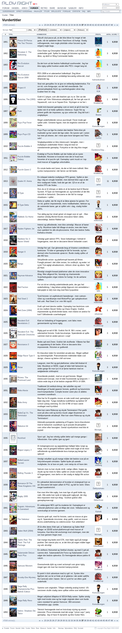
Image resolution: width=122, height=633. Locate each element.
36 (80, 25)
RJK (98, 91)
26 (53, 25)
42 (96, 25)
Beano (98, 115)
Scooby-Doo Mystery (27, 577)
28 (58, 25)
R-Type (21, 193)
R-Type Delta (23, 205)
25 (50, 25)
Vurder (34, 8)
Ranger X (22, 252)
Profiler (38, 11)
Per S (98, 267)
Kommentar (41, 34)
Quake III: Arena (25, 181)
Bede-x (98, 45)
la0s (98, 57)
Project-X (22, 88)
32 (69, 25)
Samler (72, 8)
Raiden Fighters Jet (26, 229)
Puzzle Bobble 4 (25, 146)
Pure (20, 111)
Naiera (98, 232)
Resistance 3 (23, 344)
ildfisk (98, 197)
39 (88, 25)
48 (112, 25)
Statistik (76, 11)
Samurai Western (25, 566)
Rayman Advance (25, 275)
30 (64, 25)
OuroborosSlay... (98, 150)
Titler (46, 11)
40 (90, 25)
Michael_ (98, 430)
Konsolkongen (98, 126)
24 (48, 25)
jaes (98, 359)
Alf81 (98, 255)
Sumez (98, 138)
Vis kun (5, 30)
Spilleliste (56, 11)
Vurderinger (9, 11)
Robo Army (22, 402)
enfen (98, 348)
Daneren (98, 442)
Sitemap (61, 628)
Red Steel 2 (23, 299)
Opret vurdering (24, 11)
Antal (108, 34)
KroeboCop (98, 103)
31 (66, 25)
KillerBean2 (98, 546)
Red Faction (23, 287)
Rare (52, 8)
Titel (10, 30)
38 (85, 25)
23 (45, 25)
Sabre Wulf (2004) (25, 531)
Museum (61, 8)
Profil (98, 34)
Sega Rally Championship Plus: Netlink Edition (26, 589)
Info (81, 8)
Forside (6, 628)
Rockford (21, 438)
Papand (98, 616)
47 (109, 25)
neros (98, 418)
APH (99, 185)
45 (104, 25)
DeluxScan (98, 500)
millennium (98, 220)
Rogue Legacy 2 (25, 450)
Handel (15, 8)
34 (74, 25)
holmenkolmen (98, 80)
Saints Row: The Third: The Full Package (25, 542)
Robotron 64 (23, 426)
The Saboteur (23, 519)
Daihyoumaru (98, 488)
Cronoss (98, 382)
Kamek (98, 511)
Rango (20, 264)
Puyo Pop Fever (25, 123)
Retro (44, 8)
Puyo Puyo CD (24, 134)
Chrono (98, 244)
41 (93, 25)
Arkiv (25, 8)
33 (72, 25)
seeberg (98, 465)
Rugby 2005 (23, 496)
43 (98, 25)
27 (56, 25)
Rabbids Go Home (25, 217)
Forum (5, 8)
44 (101, 25)
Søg (89, 11)
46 (106, 25)
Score (114, 34)
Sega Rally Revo (25, 600)
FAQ (83, 11)
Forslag (67, 11)
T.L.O (98, 162)
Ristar (20, 367)
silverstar (98, 314)
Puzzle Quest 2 (24, 170)
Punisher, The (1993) (26, 99)
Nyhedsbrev (69, 628)
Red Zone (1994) (25, 310)
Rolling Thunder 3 (25, 473)
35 (77, 25)
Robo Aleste (23, 390)
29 (61, 25)
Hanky (98, 209)
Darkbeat (98, 569)
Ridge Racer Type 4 (26, 356)
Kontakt (80, 628)
